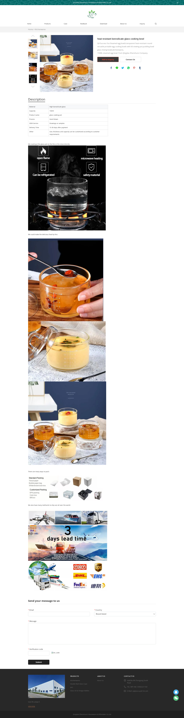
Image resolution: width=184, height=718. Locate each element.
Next (33, 86)
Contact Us (130, 59)
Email (31, 610)
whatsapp (128, 67)
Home (29, 24)
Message (32, 621)
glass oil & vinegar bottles (79, 691)
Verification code (35, 649)
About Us (123, 24)
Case (65, 24)
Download (103, 24)
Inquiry (142, 24)
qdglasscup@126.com (140, 691)
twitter (122, 67)
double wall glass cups (78, 684)
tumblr (140, 67)
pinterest (134, 67)
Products (47, 24)
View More (31, 706)
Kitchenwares (40, 29)
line (117, 67)
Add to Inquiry (108, 59)
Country (98, 610)
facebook (111, 67)
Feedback (83, 24)
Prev (33, 36)
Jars (71, 687)
